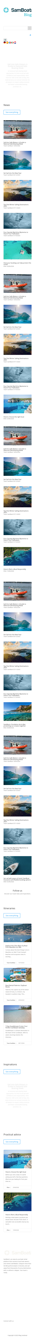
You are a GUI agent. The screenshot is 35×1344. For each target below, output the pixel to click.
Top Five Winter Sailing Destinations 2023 (16, 205)
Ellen (5, 266)
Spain (5, 1307)
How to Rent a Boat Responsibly (15, 569)
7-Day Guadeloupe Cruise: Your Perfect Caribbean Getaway (17, 1025)
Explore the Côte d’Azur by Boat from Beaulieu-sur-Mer (17, 944)
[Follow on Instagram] (8, 21)
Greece (6, 1305)
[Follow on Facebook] (5, 21)
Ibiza (5, 1309)
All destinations (8, 1316)
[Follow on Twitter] (12, 21)
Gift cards (7, 1291)
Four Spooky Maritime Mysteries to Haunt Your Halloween (16, 233)
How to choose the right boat (14, 417)
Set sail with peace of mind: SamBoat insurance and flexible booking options (17, 879)
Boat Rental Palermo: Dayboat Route (17, 985)
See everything (12, 112)
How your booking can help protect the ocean (17, 263)
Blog (5, 1295)
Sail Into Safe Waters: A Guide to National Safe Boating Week (17, 66)
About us (6, 1280)
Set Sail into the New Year (12, 173)
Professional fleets (9, 1289)
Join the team (8, 1282)
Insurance (7, 1284)
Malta (5, 1311)
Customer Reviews (9, 1293)
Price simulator (8, 1286)
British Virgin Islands (10, 1314)
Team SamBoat (8, 146)
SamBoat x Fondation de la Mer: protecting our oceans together (15, 725)
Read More (17, 91)
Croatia (6, 1302)
